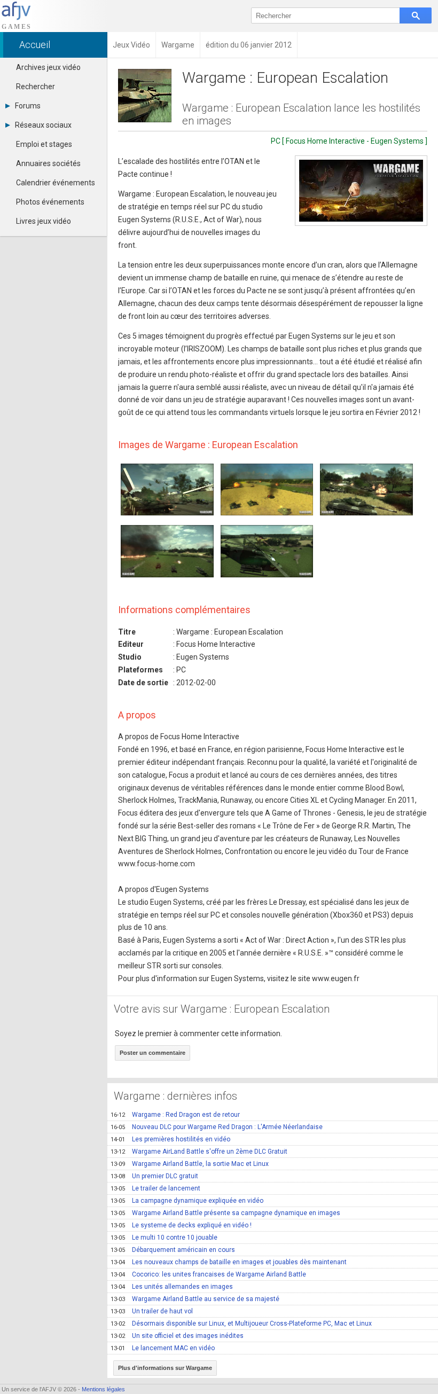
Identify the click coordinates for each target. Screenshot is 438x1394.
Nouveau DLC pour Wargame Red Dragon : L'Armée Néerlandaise (217, 1127)
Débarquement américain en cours (173, 1250)
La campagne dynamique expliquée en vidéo (187, 1200)
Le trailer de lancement (155, 1188)
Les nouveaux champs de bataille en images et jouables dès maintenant (229, 1262)
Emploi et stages (44, 144)
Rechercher (35, 86)
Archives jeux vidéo (48, 67)
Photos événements (50, 202)
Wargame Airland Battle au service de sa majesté (195, 1299)
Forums (28, 105)
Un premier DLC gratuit (154, 1176)
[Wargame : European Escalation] (361, 190)
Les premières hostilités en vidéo (170, 1139)
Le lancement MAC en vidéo (163, 1348)
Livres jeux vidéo (43, 221)
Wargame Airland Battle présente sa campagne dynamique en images (225, 1213)
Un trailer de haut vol (152, 1311)
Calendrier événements (55, 182)
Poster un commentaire (152, 1053)
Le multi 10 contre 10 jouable (164, 1237)
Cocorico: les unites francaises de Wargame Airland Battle (208, 1274)
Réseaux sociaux (43, 125)
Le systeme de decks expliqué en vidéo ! (181, 1225)
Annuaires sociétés (48, 163)
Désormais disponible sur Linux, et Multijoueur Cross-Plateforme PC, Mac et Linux (241, 1323)
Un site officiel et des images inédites (177, 1336)
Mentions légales (103, 1389)
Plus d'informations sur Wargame (165, 1368)
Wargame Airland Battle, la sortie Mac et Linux (190, 1164)
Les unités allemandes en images (172, 1286)
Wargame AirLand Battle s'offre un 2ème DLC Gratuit (199, 1151)
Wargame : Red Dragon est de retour (175, 1114)
